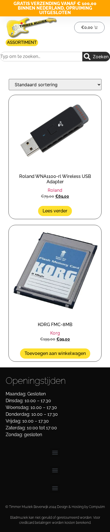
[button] (55, 452)
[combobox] (41, 56)
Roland (55, 190)
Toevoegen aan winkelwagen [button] (55, 353)
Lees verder (55, 211)
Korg (55, 333)
